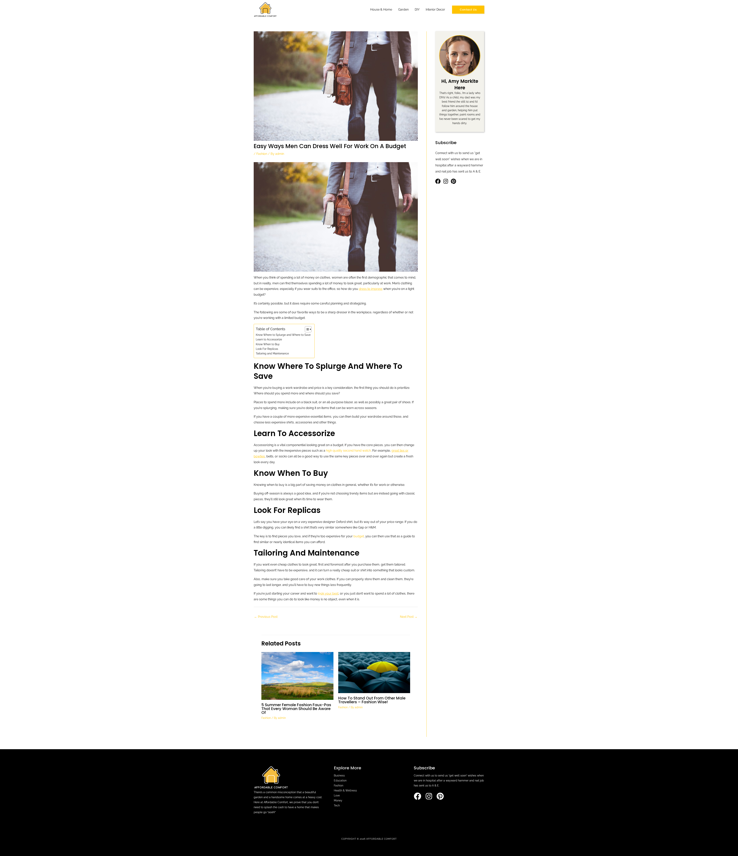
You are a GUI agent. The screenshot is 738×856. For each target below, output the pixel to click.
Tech (337, 805)
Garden (403, 9)
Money (338, 800)
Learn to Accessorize (269, 339)
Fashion (261, 154)
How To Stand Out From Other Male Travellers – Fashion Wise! (372, 700)
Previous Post (266, 617)
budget (358, 536)
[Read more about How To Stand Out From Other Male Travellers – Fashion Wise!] (374, 672)
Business (339, 775)
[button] (468, 10)
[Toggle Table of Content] (306, 329)
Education (340, 780)
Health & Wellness (345, 790)
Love (337, 795)
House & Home (381, 9)
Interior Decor (435, 9)
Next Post (408, 617)
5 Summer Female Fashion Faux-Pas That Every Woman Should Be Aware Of (296, 708)
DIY (417, 9)
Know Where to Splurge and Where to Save (283, 334)
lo (328, 593)
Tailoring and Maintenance (272, 353)
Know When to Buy (268, 344)
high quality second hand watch (348, 450)
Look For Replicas (267, 348)
